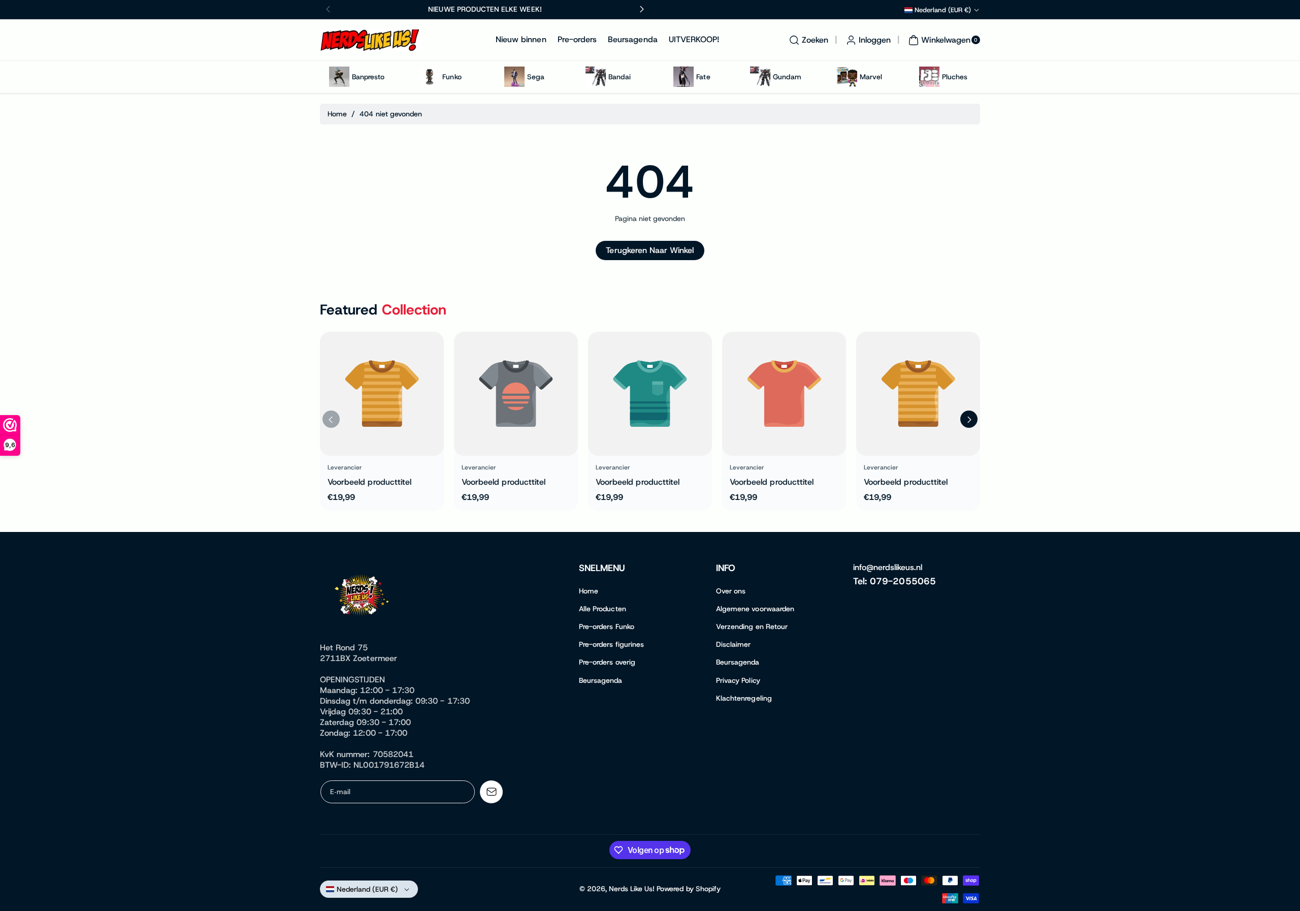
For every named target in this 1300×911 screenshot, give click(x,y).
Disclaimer (733, 644)
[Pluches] (929, 77)
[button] (807, 40)
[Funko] (429, 77)
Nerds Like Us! (632, 888)
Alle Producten (602, 608)
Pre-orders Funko (606, 626)
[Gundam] (760, 77)
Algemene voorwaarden (755, 608)
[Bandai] (596, 77)
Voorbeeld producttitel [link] (369, 482)
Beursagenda (601, 680)
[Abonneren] (491, 791)
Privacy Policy (738, 680)
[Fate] (683, 77)
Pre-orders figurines (611, 644)
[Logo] (363, 597)
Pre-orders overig (607, 662)
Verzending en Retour (752, 626)
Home (337, 113)
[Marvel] (847, 77)
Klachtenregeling (744, 698)
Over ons (730, 590)
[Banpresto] (339, 77)
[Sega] (514, 77)
